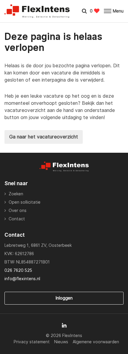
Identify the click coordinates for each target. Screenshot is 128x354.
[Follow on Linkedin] (64, 325)
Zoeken (16, 193)
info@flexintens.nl (22, 278)
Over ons (17, 210)
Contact (17, 218)
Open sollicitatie (24, 202)
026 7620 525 (18, 270)
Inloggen (64, 298)
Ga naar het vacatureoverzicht (43, 137)
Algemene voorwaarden (96, 341)
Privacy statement (32, 341)
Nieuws (61, 341)
